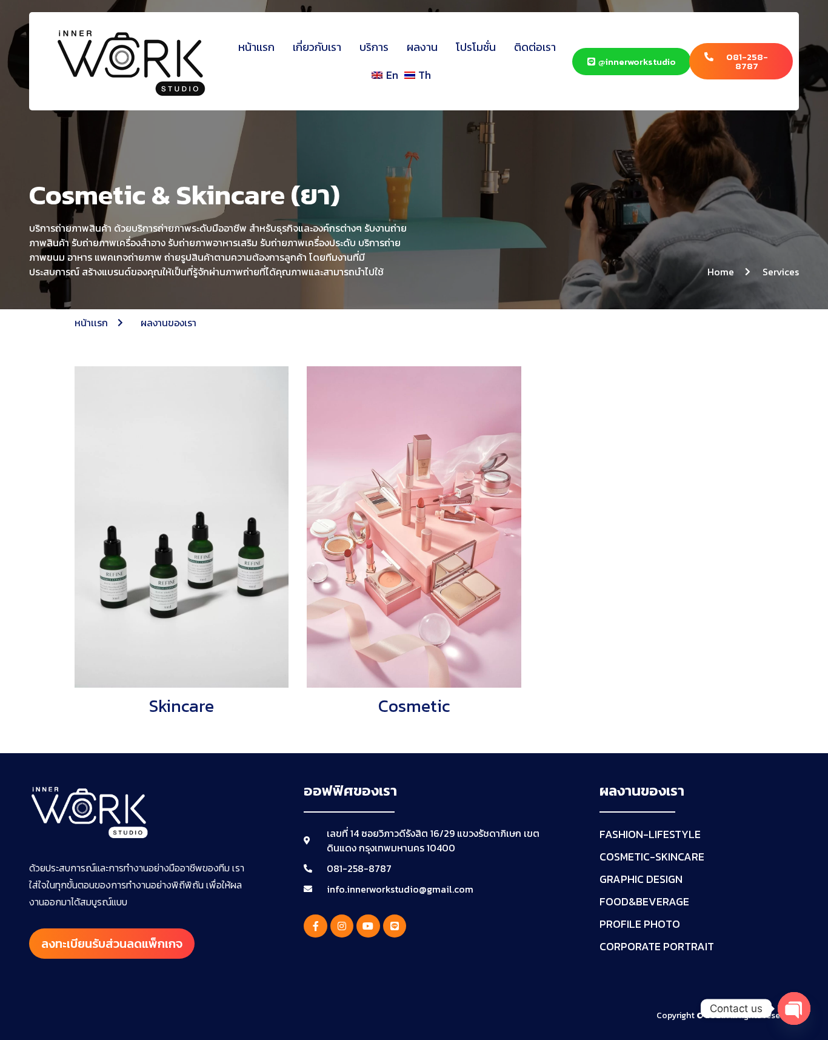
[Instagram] (341, 926)
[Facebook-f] (315, 926)
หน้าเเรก (256, 47)
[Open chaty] (794, 1008)
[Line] (394, 926)
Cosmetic (414, 706)
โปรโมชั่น (476, 47)
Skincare (181, 706)
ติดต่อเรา (535, 47)
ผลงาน (422, 47)
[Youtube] (367, 926)
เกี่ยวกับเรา (317, 47)
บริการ (374, 47)
